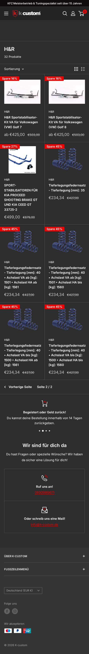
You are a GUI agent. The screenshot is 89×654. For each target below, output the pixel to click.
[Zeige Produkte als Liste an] (83, 69)
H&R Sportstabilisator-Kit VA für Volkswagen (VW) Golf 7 (21, 122)
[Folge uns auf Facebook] (7, 611)
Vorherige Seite (20, 387)
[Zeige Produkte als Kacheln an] (76, 69)
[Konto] (73, 13)
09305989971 (44, 492)
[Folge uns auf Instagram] (15, 611)
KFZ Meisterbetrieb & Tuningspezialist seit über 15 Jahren (44, 3)
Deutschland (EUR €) (19, 590)
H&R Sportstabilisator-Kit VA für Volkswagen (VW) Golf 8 (65, 122)
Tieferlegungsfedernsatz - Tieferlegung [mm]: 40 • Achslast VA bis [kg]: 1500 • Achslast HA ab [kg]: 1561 (22, 355)
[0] (81, 13)
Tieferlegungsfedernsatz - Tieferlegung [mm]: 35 (67, 187)
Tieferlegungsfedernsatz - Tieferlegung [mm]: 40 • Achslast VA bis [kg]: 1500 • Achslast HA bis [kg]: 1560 (67, 355)
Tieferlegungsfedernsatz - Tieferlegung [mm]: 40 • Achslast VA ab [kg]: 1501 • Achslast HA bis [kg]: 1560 (67, 277)
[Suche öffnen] (65, 13)
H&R (7, 111)
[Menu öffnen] (6, 13)
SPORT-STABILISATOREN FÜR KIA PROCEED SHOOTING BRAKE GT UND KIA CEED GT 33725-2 (21, 197)
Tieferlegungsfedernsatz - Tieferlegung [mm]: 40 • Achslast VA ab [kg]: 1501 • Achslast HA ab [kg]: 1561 (22, 277)
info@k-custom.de (44, 524)
